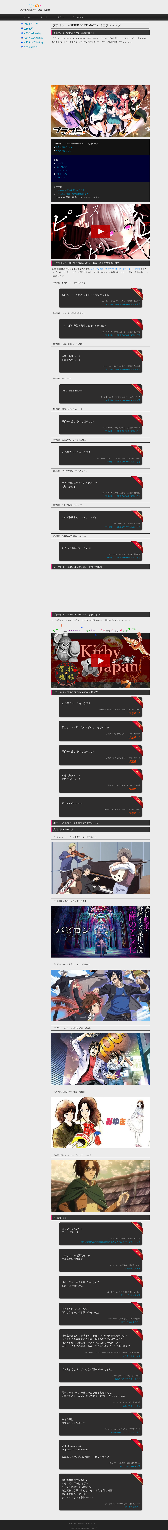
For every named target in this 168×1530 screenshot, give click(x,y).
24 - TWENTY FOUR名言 (129, 1466)
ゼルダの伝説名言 (132, 1507)
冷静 (92, 630)
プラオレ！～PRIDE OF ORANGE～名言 (122, 304)
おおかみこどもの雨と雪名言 (127, 1379)
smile (65, 631)
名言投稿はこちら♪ (63, 150)
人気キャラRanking (33, 42)
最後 (116, 631)
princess (61, 627)
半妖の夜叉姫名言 (132, 1268)
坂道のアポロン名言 (131, 1405)
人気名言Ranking (32, 33)
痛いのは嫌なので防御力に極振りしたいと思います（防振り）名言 (110, 1241)
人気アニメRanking (33, 37)
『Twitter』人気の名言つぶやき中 (70, 190)
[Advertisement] (100, 63)
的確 (125, 631)
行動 (133, 629)
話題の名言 (60, 177)
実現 (108, 631)
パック (82, 628)
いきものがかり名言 (131, 1355)
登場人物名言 (61, 167)
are (57, 629)
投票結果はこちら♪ (63, 147)
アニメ (44, 17)
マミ (88, 631)
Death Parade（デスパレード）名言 (125, 1432)
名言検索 (28, 28)
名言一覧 (59, 163)
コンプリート (74, 630)
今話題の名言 (31, 46)
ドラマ (61, 17)
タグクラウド (61, 170)
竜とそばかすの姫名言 (130, 1295)
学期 (103, 630)
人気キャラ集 (61, 173)
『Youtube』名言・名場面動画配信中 (71, 193)
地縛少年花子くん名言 (130, 1322)
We (53, 631)
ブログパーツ (31, 23)
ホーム (27, 17)
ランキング (78, 17)
